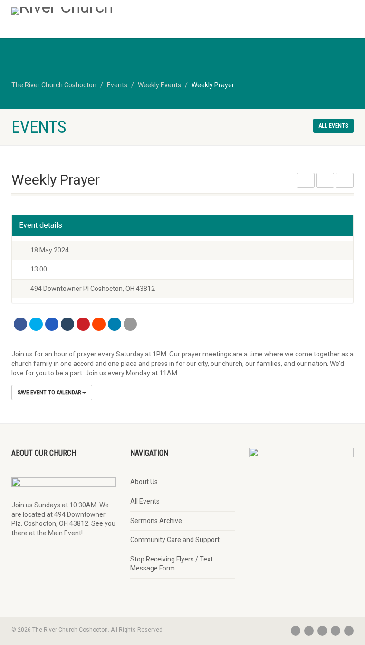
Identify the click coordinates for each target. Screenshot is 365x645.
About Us (144, 482)
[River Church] (93, 11)
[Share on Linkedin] (114, 324)
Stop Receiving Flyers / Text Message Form (171, 563)
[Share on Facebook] (20, 324)
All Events (145, 501)
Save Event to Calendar (50, 392)
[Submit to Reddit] (99, 324)
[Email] (130, 324)
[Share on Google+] (51, 324)
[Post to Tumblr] (67, 324)
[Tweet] (36, 324)
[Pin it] (83, 324)
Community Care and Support (175, 539)
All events (333, 125)
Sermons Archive (156, 520)
